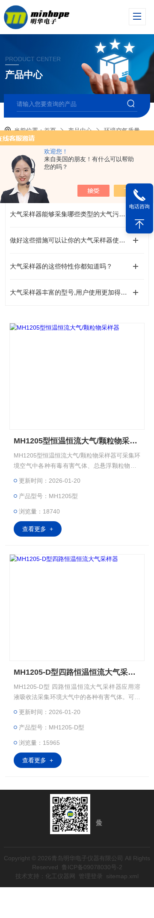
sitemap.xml (122, 876)
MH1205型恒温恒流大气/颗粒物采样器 (77, 441)
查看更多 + (37, 528)
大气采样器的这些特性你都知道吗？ (61, 266)
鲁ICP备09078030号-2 (92, 867)
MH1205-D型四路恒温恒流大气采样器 (77, 672)
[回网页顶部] (139, 224)
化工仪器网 (60, 876)
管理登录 (91, 876)
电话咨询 (139, 207)
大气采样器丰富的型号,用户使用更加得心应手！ (77, 292)
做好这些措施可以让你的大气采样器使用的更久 (77, 240)
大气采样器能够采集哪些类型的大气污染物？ (74, 214)
